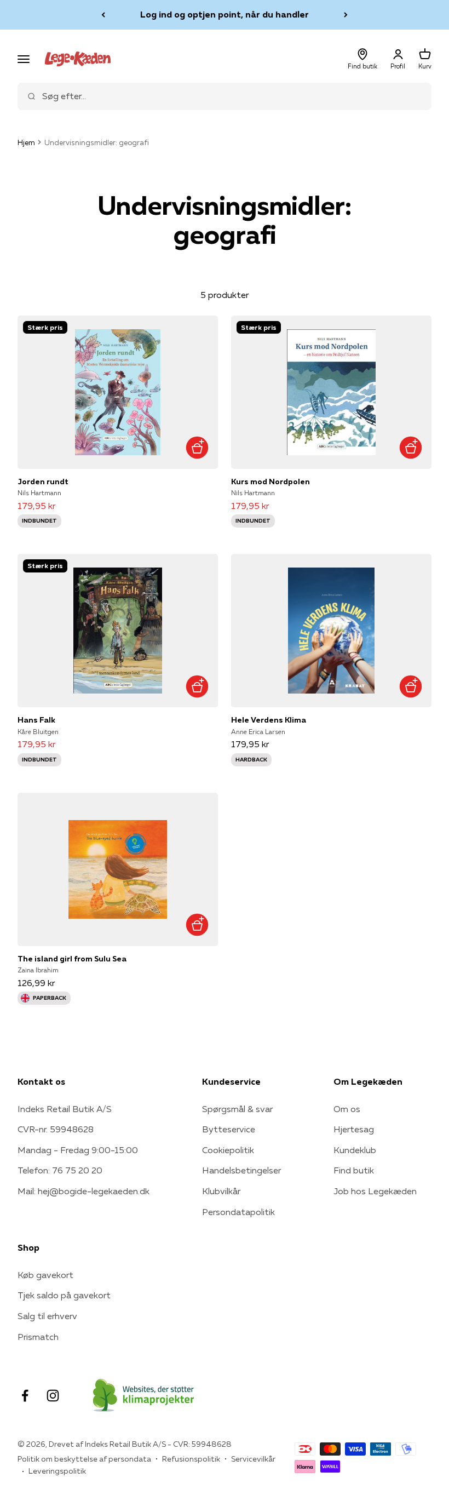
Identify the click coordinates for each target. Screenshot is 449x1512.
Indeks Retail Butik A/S (65, 1108)
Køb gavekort (45, 1274)
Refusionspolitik (191, 1459)
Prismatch (38, 1336)
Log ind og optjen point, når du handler (224, 14)
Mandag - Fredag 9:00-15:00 (78, 1149)
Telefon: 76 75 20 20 (60, 1170)
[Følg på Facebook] (25, 1395)
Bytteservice (228, 1129)
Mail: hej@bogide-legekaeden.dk (83, 1190)
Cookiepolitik (228, 1149)
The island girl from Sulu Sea (72, 959)
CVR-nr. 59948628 (56, 1129)
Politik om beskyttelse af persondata (84, 1459)
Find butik (353, 1170)
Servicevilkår (253, 1459)
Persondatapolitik (238, 1211)
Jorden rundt (43, 481)
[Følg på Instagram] (52, 1395)
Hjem (26, 142)
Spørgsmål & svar (237, 1108)
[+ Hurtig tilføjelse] (197, 448)
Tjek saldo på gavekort (64, 1295)
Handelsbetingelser (241, 1170)
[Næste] (346, 15)
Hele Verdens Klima (268, 720)
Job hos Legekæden (375, 1190)
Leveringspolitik (57, 1471)
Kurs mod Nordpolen (270, 481)
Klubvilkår (221, 1190)
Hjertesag (353, 1129)
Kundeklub (354, 1149)
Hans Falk (36, 720)
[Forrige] (103, 15)
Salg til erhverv (47, 1315)
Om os (346, 1108)
